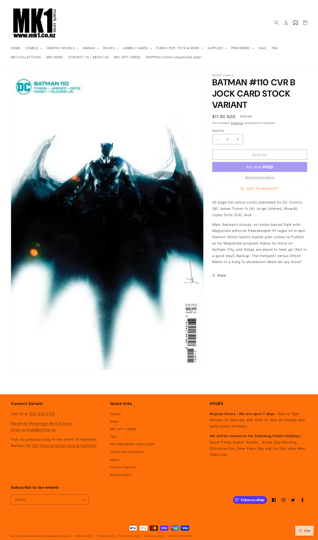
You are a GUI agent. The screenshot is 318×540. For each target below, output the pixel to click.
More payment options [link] (259, 177)
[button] (33, 48)
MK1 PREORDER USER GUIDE (132, 444)
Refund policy (120, 475)
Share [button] (221, 275)
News (114, 421)
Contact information (181, 535)
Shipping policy (154, 535)
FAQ (113, 436)
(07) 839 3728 (42, 414)
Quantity (218, 130)
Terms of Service (123, 467)
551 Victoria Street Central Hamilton (64, 445)
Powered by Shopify (58, 536)
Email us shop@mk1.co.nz (33, 429)
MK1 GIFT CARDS (123, 429)
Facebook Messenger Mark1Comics (42, 423)
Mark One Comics (33, 536)
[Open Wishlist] (295, 22)
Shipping (237, 122)
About (114, 459)
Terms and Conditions (126, 452)
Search (115, 414)
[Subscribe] (83, 500)
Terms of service (129, 535)
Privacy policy (106, 535)
